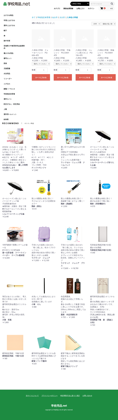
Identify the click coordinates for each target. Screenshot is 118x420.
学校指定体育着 (9, 94)
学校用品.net (59, 405)
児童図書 (7, 68)
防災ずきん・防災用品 (12, 104)
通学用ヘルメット (10, 114)
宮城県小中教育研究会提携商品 (14, 47)
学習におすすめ (9, 20)
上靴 (5, 109)
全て (33, 17)
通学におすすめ (9, 25)
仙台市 (55, 17)
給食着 (6, 119)
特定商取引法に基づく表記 (70, 396)
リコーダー (8, 79)
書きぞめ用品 (8, 53)
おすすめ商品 (8, 15)
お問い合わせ (87, 396)
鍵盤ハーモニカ (9, 89)
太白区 (62, 17)
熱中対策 (7, 41)
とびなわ (7, 84)
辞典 (5, 63)
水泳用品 (7, 73)
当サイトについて (32, 396)
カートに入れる (41, 77)
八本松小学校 (72, 17)
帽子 (5, 30)
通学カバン (8, 99)
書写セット (8, 58)
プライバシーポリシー (49, 396)
